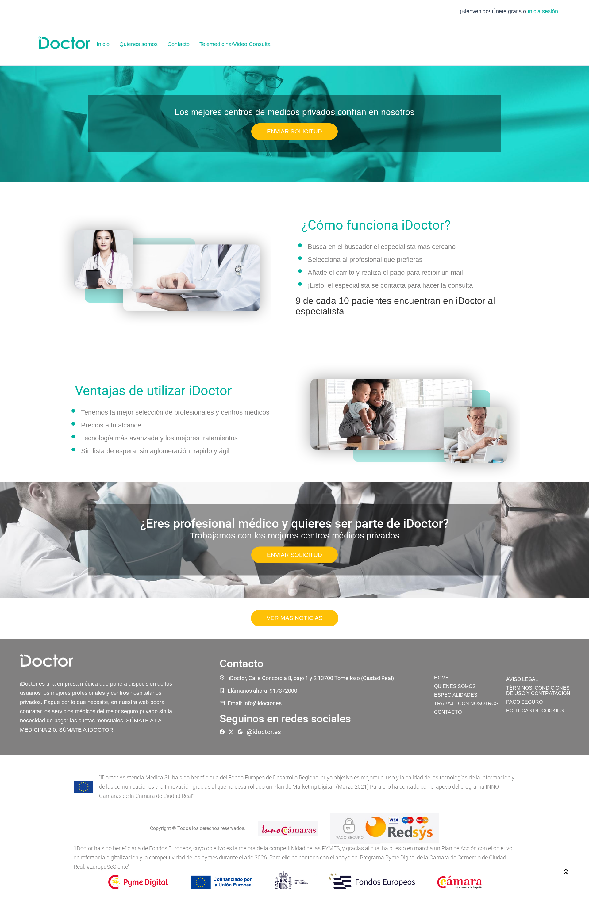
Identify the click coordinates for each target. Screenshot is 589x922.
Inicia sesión (543, 11)
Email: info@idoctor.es (255, 703)
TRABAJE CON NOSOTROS (466, 703)
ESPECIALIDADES (455, 695)
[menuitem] (103, 44)
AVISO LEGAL (522, 679)
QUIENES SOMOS (455, 686)
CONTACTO (448, 712)
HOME (441, 677)
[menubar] (183, 44)
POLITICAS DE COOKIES (535, 710)
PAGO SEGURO (524, 702)
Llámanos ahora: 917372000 (262, 690)
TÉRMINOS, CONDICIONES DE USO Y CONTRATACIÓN (538, 690)
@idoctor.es (264, 732)
